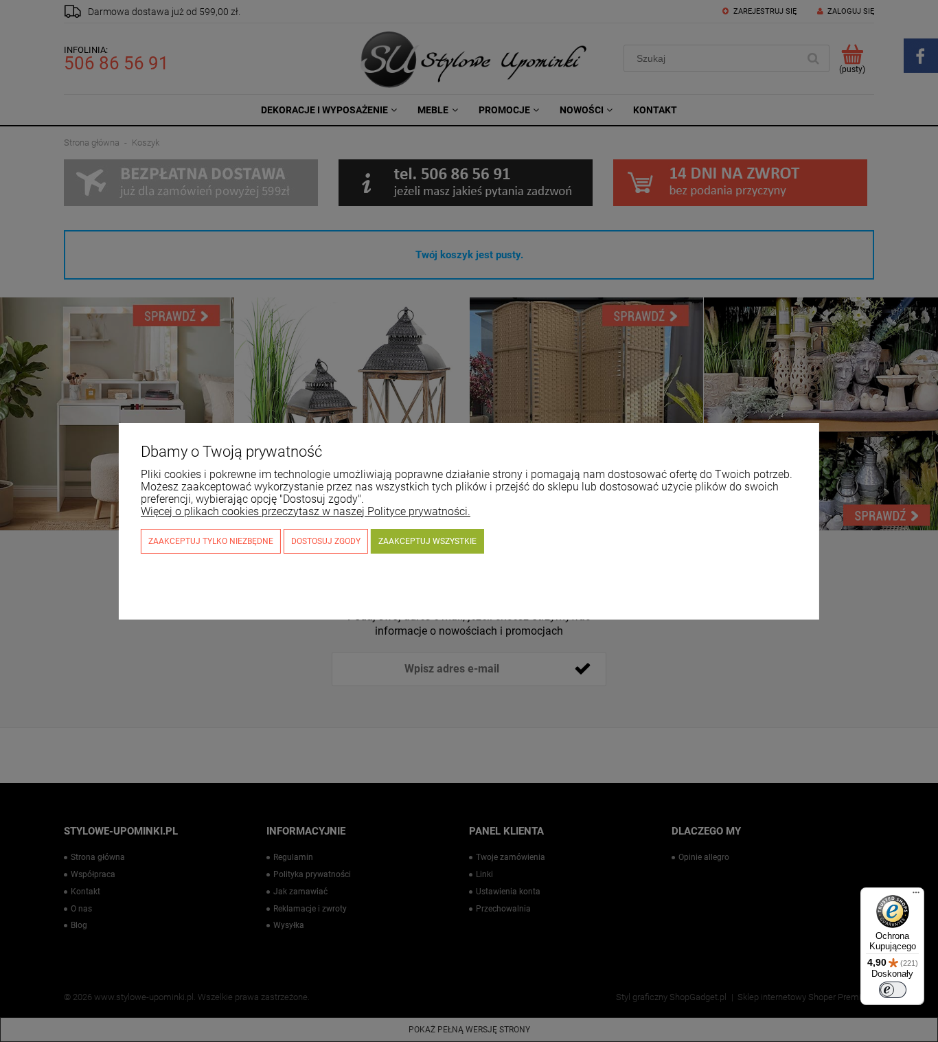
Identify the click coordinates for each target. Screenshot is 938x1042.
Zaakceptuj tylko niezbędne (210, 541)
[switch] (892, 990)
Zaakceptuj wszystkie (427, 541)
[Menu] (916, 895)
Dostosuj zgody (326, 541)
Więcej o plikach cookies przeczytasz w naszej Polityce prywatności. (305, 511)
